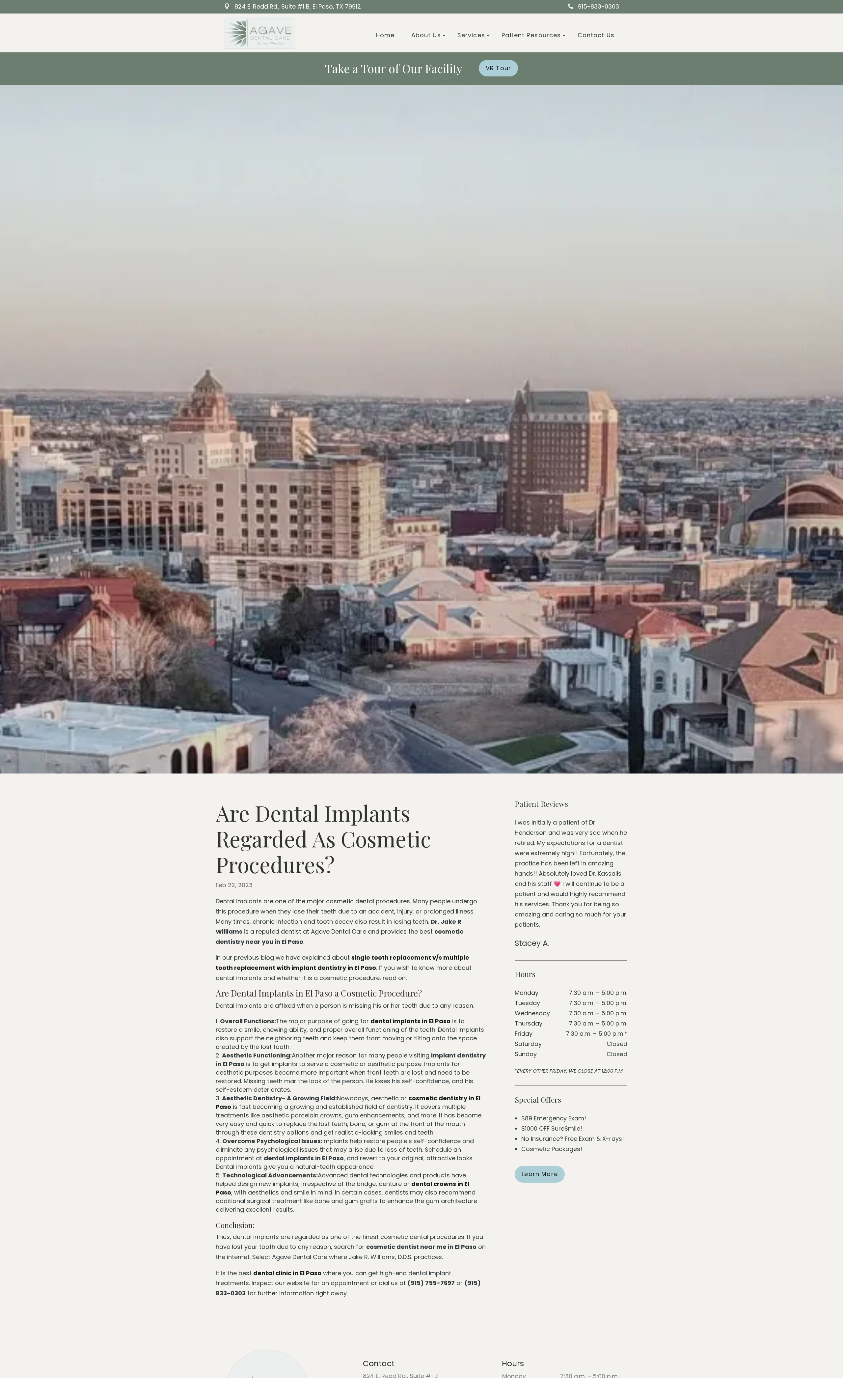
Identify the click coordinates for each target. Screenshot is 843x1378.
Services (471, 35)
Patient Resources (531, 35)
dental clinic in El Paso (287, 1273)
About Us (426, 35)
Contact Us (596, 35)
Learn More (540, 1174)
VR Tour (498, 68)
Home (385, 35)
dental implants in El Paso (410, 1021)
